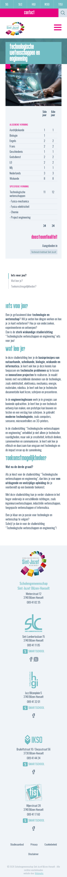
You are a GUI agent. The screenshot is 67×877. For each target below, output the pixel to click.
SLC (20, 4)
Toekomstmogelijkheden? (23, 286)
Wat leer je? (17, 280)
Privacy (34, 844)
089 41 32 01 (33, 702)
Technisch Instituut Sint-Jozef (43, 252)
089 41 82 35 (33, 602)
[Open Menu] (58, 27)
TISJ (60, 4)
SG (6, 4)
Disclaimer (33, 854)
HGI (34, 4)
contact (29, 12)
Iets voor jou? (18, 275)
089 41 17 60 (33, 814)
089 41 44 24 (33, 758)
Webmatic (39, 873)
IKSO (46, 4)
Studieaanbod (17, 844)
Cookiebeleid (50, 844)
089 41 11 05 (33, 645)
